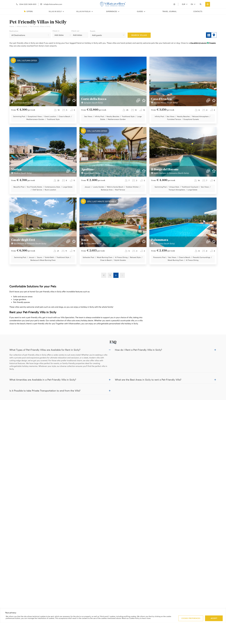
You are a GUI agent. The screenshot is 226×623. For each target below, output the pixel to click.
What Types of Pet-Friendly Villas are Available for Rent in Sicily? (44, 349)
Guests (92, 31)
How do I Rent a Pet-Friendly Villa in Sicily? (138, 349)
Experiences (111, 11)
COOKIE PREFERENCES (190, 618)
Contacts (197, 11)
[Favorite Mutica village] (74, 171)
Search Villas (139, 35)
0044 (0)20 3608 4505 (27, 4)
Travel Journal (169, 11)
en (192, 4)
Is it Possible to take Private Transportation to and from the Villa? (44, 390)
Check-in (55, 31)
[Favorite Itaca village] (144, 241)
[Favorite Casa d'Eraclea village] (214, 100)
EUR (183, 4)
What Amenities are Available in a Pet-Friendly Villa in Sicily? (42, 379)
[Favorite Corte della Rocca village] (144, 100)
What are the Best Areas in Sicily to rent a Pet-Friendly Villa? (148, 379)
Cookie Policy (134, 618)
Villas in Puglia (83, 11)
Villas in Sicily (55, 11)
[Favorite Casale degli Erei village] (74, 241)
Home (11, 26)
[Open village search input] (201, 4)
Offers (29, 11)
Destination (13, 31)
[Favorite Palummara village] (214, 241)
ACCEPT (214, 618)
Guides (140, 11)
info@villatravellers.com (53, 4)
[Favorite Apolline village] (144, 171)
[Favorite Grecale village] (74, 100)
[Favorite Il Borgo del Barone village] (214, 171)
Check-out (75, 31)
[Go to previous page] (103, 275)
